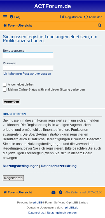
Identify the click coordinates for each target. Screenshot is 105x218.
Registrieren (13, 178)
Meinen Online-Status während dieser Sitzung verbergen (46, 89)
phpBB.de (71, 207)
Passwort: (10, 63)
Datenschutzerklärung (58, 166)
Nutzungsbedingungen (20, 166)
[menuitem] (14, 17)
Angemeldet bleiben (20, 84)
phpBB (37, 202)
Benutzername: (14, 50)
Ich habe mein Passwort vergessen (27, 73)
